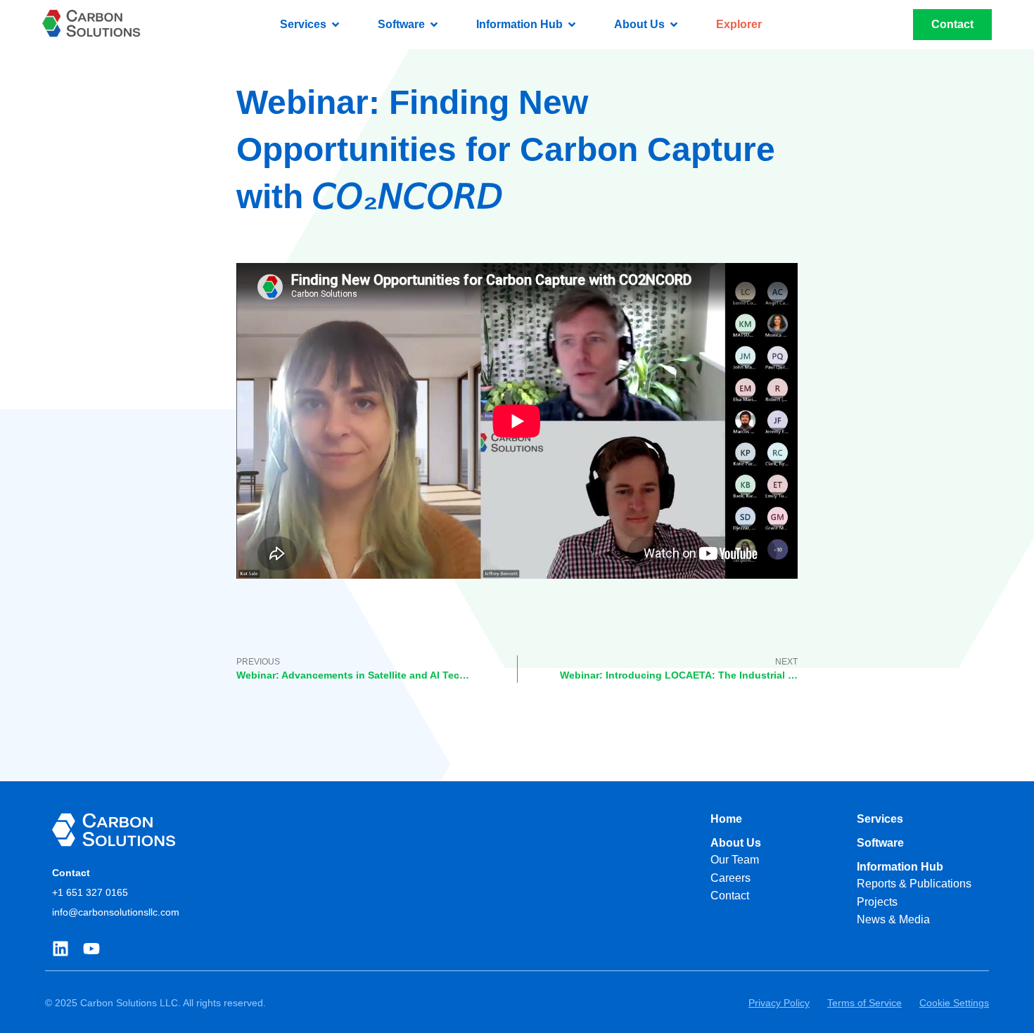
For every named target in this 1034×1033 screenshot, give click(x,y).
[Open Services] (335, 24)
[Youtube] (91, 948)
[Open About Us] (673, 24)
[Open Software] (434, 24)
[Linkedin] (60, 948)
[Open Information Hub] (571, 24)
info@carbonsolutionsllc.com (115, 912)
